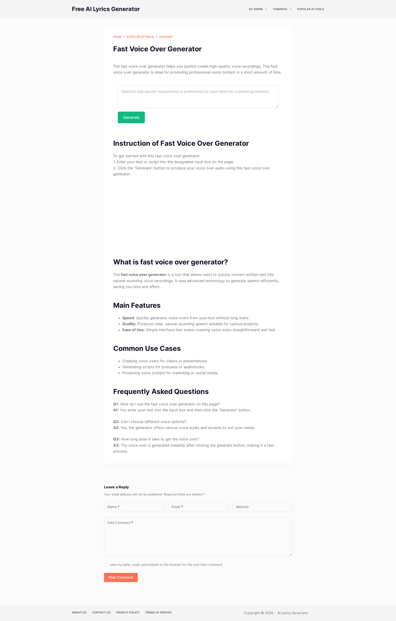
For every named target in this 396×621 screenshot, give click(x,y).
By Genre (256, 9)
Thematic (280, 9)
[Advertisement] (198, 214)
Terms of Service (158, 612)
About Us (79, 612)
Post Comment (121, 577)
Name (113, 507)
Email (177, 507)
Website (242, 507)
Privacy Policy (128, 612)
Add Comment (120, 522)
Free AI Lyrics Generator (106, 8)
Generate (131, 117)
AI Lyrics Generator (293, 613)
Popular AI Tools (310, 9)
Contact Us (101, 612)
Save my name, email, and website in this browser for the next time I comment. (166, 564)
